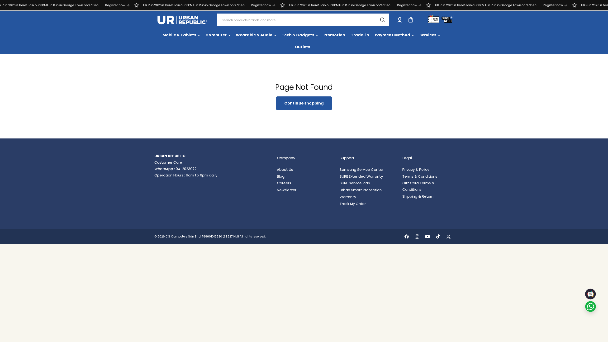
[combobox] (303, 20)
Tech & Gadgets (298, 35)
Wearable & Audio (254, 35)
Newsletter (286, 189)
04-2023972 (186, 168)
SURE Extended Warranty (361, 176)
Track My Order (353, 203)
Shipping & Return (417, 196)
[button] (410, 20)
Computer (215, 35)
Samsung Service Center (362, 169)
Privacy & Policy (415, 169)
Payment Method (392, 35)
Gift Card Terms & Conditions (418, 186)
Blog (281, 176)
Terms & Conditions (419, 176)
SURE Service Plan (355, 182)
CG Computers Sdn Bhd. (184, 236)
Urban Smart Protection (361, 189)
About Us (285, 169)
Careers (284, 182)
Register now (106, 5)
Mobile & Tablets (179, 35)
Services (427, 35)
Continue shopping (304, 103)
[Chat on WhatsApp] (590, 306)
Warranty (348, 196)
